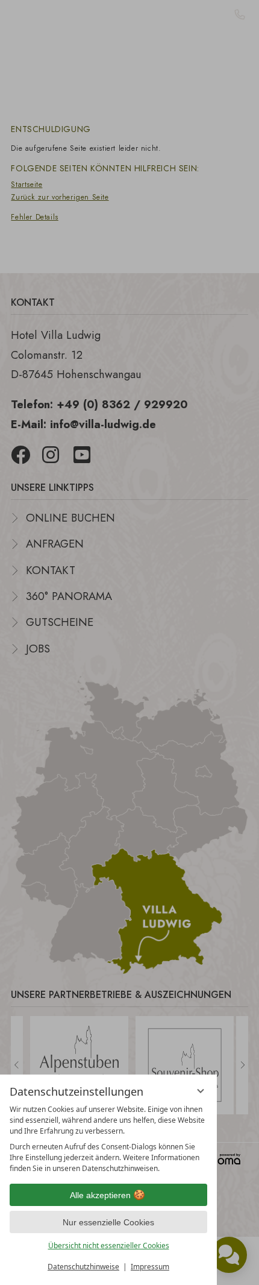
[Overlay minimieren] (200, 1091)
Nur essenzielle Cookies (108, 1222)
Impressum (150, 1266)
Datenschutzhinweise (83, 1266)
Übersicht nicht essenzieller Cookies (108, 1245)
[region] (108, 1139)
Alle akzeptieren (100, 1195)
